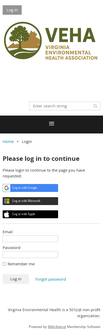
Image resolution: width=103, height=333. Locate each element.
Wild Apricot (57, 327)
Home (8, 141)
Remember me (21, 263)
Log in (12, 9)
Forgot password (50, 279)
